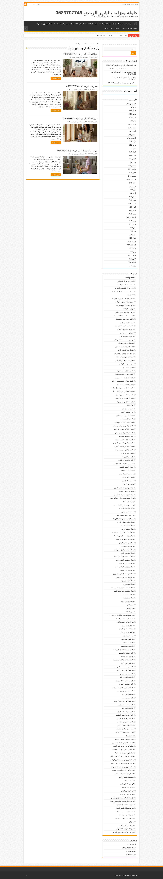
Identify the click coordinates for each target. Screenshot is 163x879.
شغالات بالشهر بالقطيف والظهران (123, 574)
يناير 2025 (133, 162)
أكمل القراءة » (56, 78)
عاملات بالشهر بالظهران (126, 684)
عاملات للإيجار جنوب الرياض (125, 711)
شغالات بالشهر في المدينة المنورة (123, 591)
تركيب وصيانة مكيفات (127, 322)
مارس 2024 (132, 197)
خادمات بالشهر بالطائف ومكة (125, 439)
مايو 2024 (133, 190)
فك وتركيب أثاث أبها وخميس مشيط (123, 770)
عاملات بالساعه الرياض (126, 653)
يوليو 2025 (132, 141)
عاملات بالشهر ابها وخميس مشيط (123, 660)
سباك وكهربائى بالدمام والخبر (125, 515)
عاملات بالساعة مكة (127, 646)
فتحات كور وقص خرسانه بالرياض (124, 753)
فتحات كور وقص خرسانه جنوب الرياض (122, 756)
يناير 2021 (133, 231)
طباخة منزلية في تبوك (127, 632)
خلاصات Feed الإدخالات (129, 848)
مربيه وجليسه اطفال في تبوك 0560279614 (77, 150)
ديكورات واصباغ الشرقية (126, 491)
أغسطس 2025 (131, 138)
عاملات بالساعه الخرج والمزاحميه (123, 649)
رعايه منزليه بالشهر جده (126, 508)
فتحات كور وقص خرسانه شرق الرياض (122, 760)
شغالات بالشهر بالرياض (45, 24)
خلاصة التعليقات (131, 851)
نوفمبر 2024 (132, 169)
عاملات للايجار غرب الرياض (125, 722)
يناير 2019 (133, 252)
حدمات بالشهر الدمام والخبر (125, 415)
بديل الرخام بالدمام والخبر (126, 284)
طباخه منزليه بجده (128, 636)
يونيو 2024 (132, 186)
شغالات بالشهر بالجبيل (127, 553)
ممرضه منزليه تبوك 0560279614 (81, 86)
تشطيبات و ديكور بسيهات (126, 343)
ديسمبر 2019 (132, 241)
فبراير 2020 (132, 238)
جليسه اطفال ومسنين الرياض (125, 398)
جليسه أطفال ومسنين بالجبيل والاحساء (122, 388)
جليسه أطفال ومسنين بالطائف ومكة (123, 391)
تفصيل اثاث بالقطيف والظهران (124, 353)
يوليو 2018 (132, 265)
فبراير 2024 (132, 200)
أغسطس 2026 (131, 104)
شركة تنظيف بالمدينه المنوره (130, 4)
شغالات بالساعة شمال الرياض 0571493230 (122, 68)
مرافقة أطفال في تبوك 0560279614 (80, 54)
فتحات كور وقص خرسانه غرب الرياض (122, 767)
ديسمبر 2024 (132, 166)
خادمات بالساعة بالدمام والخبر (124, 422)
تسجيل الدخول (131, 844)
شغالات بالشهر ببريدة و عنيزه (125, 577)
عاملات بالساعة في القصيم (125, 643)
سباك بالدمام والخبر (128, 512)
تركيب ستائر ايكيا (128, 309)
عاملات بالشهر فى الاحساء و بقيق (123, 701)
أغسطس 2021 (131, 217)
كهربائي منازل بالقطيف (127, 794)
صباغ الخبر (130, 605)
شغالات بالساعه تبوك (127, 546)
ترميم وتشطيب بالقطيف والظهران (123, 340)
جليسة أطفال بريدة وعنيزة (125, 371)
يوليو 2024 (132, 183)
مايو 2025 (133, 148)
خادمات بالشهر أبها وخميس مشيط (123, 426)
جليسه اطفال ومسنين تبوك (79, 57)
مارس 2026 (132, 114)
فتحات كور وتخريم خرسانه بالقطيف (123, 749)
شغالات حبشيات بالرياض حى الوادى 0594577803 (121, 65)
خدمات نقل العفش (125, 24)
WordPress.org (131, 854)
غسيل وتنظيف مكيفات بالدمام (124, 739)
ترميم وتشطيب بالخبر (127, 333)
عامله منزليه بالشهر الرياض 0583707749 (97, 12)
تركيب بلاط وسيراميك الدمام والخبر (123, 298)
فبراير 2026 (132, 117)
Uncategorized (129, 278)
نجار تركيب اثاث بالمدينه (126, 825)
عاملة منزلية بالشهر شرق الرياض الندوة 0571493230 (111, 35)
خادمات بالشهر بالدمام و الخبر (124, 433)
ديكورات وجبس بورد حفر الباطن (124, 494)
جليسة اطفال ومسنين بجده (125, 384)
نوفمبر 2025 (132, 128)
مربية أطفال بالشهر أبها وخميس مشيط (122, 801)
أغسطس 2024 (131, 179)
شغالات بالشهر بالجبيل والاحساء (124, 556)
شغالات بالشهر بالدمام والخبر (65, 24)
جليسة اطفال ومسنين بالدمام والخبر (123, 381)
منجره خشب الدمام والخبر (126, 815)
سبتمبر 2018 (132, 262)
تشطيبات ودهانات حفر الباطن (124, 346)
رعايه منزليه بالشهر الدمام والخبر (123, 505)
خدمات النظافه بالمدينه (126, 467)
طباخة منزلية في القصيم (126, 629)
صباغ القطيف (129, 612)
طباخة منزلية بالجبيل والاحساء (125, 618)
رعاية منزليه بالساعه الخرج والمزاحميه (122, 498)
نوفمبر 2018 (132, 255)
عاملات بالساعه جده (127, 656)
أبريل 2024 (132, 193)
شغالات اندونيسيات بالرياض (125, 522)
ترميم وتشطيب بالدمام (127, 336)
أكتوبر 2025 (132, 131)
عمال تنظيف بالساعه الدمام (125, 729)
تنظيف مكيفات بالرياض (126, 364)
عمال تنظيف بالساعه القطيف (125, 732)
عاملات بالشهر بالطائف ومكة (125, 680)
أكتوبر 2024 (132, 172)
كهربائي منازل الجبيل (127, 791)
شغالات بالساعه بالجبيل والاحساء (124, 536)
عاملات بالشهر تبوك (127, 694)
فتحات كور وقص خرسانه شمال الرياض (122, 763)
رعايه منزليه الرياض (128, 501)
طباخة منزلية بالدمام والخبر (125, 622)
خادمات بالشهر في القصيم (125, 460)
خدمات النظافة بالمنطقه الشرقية (87, 24)
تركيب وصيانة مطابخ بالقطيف (125, 319)
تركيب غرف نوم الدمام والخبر (125, 312)
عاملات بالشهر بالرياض (127, 677)
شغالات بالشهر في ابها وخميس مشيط (122, 587)
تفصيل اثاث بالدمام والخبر (126, 350)
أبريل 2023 (132, 210)
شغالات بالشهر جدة (128, 584)
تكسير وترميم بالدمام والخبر (125, 357)
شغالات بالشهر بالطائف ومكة (125, 567)
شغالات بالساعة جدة (127, 525)
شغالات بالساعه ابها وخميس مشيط (123, 532)
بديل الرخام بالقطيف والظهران (124, 288)
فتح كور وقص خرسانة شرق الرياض (123, 742)
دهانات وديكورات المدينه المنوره (124, 488)
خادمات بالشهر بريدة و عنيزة (125, 450)
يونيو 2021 (132, 224)
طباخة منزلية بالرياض (127, 625)
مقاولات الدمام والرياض (111, 28)
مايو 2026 (133, 107)
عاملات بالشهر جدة (128, 698)
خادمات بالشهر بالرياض (126, 436)
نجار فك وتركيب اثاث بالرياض (125, 829)
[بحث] (25, 4)
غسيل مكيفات (129, 736)
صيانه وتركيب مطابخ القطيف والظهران (122, 615)
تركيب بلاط (130, 295)
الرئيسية (135, 23)
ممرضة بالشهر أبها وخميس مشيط (123, 804)
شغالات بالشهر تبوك (127, 581)
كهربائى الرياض (129, 780)
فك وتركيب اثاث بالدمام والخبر (124, 773)
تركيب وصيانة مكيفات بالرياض (124, 326)
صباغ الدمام (130, 608)
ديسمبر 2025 (132, 124)
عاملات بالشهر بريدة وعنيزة (125, 691)
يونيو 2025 (132, 145)
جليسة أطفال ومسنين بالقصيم (124, 377)
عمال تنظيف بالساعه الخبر (125, 725)
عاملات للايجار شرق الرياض (125, 718)
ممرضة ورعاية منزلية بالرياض (125, 811)
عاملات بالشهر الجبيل (127, 663)
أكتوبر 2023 (132, 207)
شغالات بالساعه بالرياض (129, 28)
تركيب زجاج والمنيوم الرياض (125, 305)
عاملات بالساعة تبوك (127, 639)
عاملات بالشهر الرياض (127, 674)
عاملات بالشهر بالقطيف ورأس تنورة (123, 687)
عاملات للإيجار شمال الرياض (125, 715)
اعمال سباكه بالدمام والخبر (125, 281)
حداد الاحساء (130, 405)
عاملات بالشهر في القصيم (126, 705)
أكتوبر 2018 (132, 259)
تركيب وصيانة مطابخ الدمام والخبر (123, 315)
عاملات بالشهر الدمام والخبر (125, 670)
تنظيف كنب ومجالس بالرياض (125, 360)
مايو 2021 (133, 228)
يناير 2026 (133, 121)
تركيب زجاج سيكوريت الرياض (125, 302)
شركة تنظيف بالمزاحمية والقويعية (123, 519)
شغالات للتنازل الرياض (127, 601)
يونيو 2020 (132, 234)
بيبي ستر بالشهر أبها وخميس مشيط (123, 291)
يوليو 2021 (132, 221)
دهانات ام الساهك (128, 484)
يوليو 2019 (132, 248)
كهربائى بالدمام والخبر (127, 784)
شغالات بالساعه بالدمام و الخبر (124, 539)
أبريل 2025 (132, 152)
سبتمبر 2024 (132, 176)
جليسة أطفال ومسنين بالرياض (124, 374)
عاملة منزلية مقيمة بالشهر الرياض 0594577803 (121, 83)
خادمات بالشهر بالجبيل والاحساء (124, 429)
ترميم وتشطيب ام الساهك (125, 329)
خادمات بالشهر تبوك (127, 453)
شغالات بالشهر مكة (128, 594)
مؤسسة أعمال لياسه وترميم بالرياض (122, 798)
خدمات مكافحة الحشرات (108, 24)
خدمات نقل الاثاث (128, 477)
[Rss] (38, 4)
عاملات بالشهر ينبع (128, 708)
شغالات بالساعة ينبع (127, 529)
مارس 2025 (132, 155)
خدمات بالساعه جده (127, 470)
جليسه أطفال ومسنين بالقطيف (124, 395)
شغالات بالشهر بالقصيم (126, 570)
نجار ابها (131, 822)
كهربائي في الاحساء (128, 787)
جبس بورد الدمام (128, 367)
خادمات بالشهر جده (128, 457)
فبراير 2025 (132, 159)
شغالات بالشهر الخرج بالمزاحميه (124, 550)
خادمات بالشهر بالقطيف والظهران (123, 443)
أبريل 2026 (132, 110)
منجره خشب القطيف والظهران (124, 818)
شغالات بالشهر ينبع (128, 598)
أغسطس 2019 (131, 245)
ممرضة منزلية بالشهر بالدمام (125, 808)
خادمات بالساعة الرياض (126, 419)
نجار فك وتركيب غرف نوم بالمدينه (123, 832)
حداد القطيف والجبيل (127, 412)
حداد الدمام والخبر (128, 408)
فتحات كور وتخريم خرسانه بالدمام (123, 746)
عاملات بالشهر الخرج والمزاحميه (124, 667)
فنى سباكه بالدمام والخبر (126, 777)
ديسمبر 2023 (132, 203)
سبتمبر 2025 (132, 135)
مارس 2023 (132, 214)
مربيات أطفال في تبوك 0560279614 (80, 118)
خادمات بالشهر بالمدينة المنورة (124, 446)
